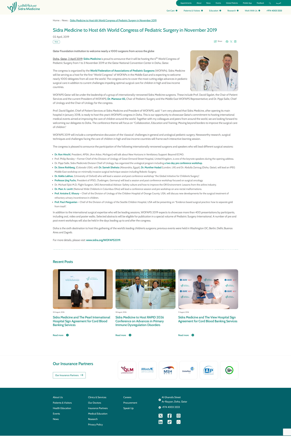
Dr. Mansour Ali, (116, 98)
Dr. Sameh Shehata (109, 167)
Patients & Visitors (62, 402)
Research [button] (231, 10)
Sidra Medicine (92, 58)
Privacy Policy (95, 424)
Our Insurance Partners (67, 375)
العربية (278, 3)
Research (93, 419)
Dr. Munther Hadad (151, 167)
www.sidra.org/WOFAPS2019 (103, 240)
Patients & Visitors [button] (192, 10)
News (208, 3)
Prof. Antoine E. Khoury (67, 193)
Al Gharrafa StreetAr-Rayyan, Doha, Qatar (174, 399)
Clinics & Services (97, 397)
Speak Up (128, 408)
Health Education (62, 408)
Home (56, 20)
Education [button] (213, 10)
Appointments (186, 3)
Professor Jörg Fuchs (65, 180)
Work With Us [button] (251, 10)
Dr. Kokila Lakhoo (64, 176)
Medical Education (97, 413)
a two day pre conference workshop (183, 163)
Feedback (260, 3)
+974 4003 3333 (274, 10)
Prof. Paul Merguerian (66, 202)
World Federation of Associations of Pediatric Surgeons (122, 70)
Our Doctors (94, 402)
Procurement (130, 402)
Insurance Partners (98, 408)
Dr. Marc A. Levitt (64, 189)
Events (218, 3)
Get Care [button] (171, 10)
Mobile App (247, 3)
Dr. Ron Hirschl (62, 154)
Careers (127, 397)
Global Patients (232, 3)
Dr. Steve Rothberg (65, 167)
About (199, 3)
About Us (58, 397)
